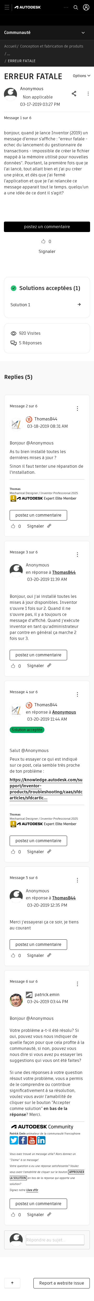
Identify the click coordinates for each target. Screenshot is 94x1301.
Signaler (47, 251)
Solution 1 (20, 305)
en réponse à (51, 572)
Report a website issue (61, 1283)
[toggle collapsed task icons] (65, 7)
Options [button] (79, 75)
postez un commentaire (47, 227)
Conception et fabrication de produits (51, 46)
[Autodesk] (28, 7)
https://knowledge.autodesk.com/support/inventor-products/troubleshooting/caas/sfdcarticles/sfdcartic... (46, 789)
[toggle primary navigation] (10, 7)
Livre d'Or (32, 1190)
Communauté (17, 33)
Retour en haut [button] (12, 1283)
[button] (87, 93)
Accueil (10, 46)
